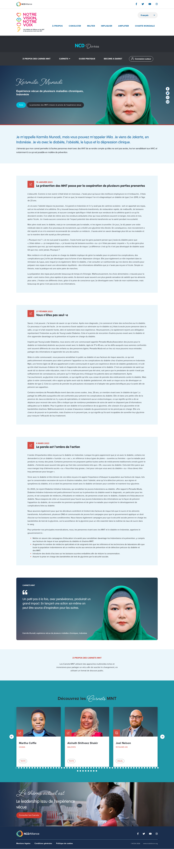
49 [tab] (144, 768)
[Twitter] (143, 4)
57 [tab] (83, 771)
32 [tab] (99, 768)
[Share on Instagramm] (167, 97)
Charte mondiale (145, 26)
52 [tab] (152, 768)
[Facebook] (136, 4)
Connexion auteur (143, 59)
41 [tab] (123, 768)
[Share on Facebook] (167, 89)
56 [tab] (80, 771)
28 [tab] (88, 768)
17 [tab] (59, 768)
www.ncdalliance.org (150, 843)
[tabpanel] (38, 737)
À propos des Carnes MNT (36, 58)
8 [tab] (35, 768)
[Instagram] (157, 4)
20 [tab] (67, 768)
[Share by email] (167, 102)
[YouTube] (150, 4)
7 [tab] (32, 768)
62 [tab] (96, 771)
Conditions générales (43, 843)
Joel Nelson (123, 743)
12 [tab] (45, 768)
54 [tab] (158, 768)
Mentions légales (23, 843)
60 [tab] (91, 771)
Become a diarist (113, 58)
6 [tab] (29, 768)
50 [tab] (147, 768)
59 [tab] (88, 771)
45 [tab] (134, 768)
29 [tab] (91, 768)
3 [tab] (21, 768)
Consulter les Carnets (29, 815)
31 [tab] (96, 768)
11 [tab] (43, 768)
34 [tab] (104, 768)
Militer (91, 26)
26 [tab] (83, 768)
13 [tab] (48, 768)
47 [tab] (139, 768)
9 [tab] (37, 768)
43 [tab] (128, 768)
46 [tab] (136, 768)
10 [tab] (40, 768)
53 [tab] (155, 768)
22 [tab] (72, 768)
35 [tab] (107, 768)
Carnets (63, 58)
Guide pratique (87, 58)
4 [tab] (24, 768)
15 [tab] (53, 768)
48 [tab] (142, 768)
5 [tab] (27, 768)
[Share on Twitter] (167, 93)
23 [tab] (75, 768)
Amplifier (123, 26)
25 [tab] (80, 768)
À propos (57, 26)
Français (145, 15)
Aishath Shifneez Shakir (82, 743)
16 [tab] (56, 768)
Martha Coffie (27, 743)
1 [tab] (16, 768)
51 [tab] (150, 768)
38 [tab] (115, 768)
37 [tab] (112, 768)
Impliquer (106, 26)
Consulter (75, 26)
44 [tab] (131, 768)
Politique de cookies (64, 843)
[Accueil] (30, 22)
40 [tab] (120, 768)
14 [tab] (51, 768)
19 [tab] (64, 768)
